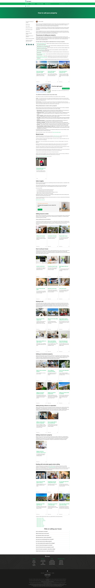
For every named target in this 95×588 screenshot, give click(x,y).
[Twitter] (48, 574)
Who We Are (33, 561)
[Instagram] (49, 574)
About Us (34, 560)
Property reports (32, 3)
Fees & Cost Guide (43, 560)
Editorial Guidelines (43, 564)
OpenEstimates (52, 560)
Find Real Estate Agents (52, 563)
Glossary (43, 563)
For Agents (34, 564)
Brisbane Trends (61, 563)
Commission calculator (40, 3)
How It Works (34, 562)
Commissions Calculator (52, 561)
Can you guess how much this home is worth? (41, 169)
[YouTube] (47, 574)
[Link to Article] (41, 65)
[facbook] (29, 44)
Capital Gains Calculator (52, 564)
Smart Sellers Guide (43, 561)
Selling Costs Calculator (52, 562)
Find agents (27, 3)
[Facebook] (45, 574)
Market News (61, 560)
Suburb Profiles (61, 561)
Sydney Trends (61, 562)
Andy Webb (42, 21)
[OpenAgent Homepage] (28, 1)
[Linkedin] (46, 574)
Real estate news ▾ (47, 3)
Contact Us (34, 565)
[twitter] (26, 44)
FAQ (33, 563)
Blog (43, 562)
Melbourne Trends (61, 564)
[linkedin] (31, 44)
